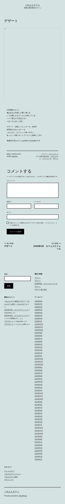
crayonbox (14, 156)
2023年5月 (38, 413)
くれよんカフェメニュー (12, 474)
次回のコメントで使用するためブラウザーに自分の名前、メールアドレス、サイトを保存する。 (33, 224)
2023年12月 (39, 393)
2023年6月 (38, 410)
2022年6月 (38, 445)
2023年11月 (39, 396)
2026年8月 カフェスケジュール (46, 284)
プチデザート (8, 321)
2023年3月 (38, 419)
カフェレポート (53, 154)
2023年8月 (38, 405)
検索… (6, 274)
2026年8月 (38, 301)
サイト (9, 212)
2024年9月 (38, 367)
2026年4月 (38, 313)
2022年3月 (38, 454)
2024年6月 (38, 376)
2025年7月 (38, 339)
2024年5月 (38, 379)
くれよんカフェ (32, 5)
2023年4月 (38, 416)
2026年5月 (38, 310)
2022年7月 (38, 442)
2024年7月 (38, 373)
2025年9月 (38, 333)
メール (37, 201)
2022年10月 (39, 433)
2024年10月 (39, 364)
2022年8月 (38, 439)
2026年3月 (38, 315)
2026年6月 (38, 307)
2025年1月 (38, 356)
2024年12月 (39, 359)
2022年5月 (38, 448)
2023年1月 (38, 425)
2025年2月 (38, 353)
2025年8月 (38, 336)
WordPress (23, 496)
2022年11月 (39, 431)
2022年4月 (38, 451)
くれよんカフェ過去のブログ (14, 301)
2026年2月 (38, 318)
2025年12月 (39, 324)
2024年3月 (38, 385)
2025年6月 (38, 341)
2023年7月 (38, 408)
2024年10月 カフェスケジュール (16, 310)
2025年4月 (38, 347)
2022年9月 (38, 436)
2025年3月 (38, 350)
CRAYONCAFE (44, 156)
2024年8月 (38, 370)
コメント (11, 180)
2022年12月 (39, 428)
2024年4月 (38, 382)
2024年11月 (39, 361)
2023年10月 (39, 399)
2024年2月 (38, 387)
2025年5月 (38, 344)
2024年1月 (38, 390)
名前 (9, 201)
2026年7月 (38, 304)
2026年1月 (38, 321)
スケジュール (8, 480)
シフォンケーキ (47, 158)
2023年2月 (38, 422)
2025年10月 (39, 330)
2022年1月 (38, 459)
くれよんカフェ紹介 (11, 477)
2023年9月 (38, 402)
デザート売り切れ (41, 289)
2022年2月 (38, 456)
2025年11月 (39, 327)
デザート (55, 158)
